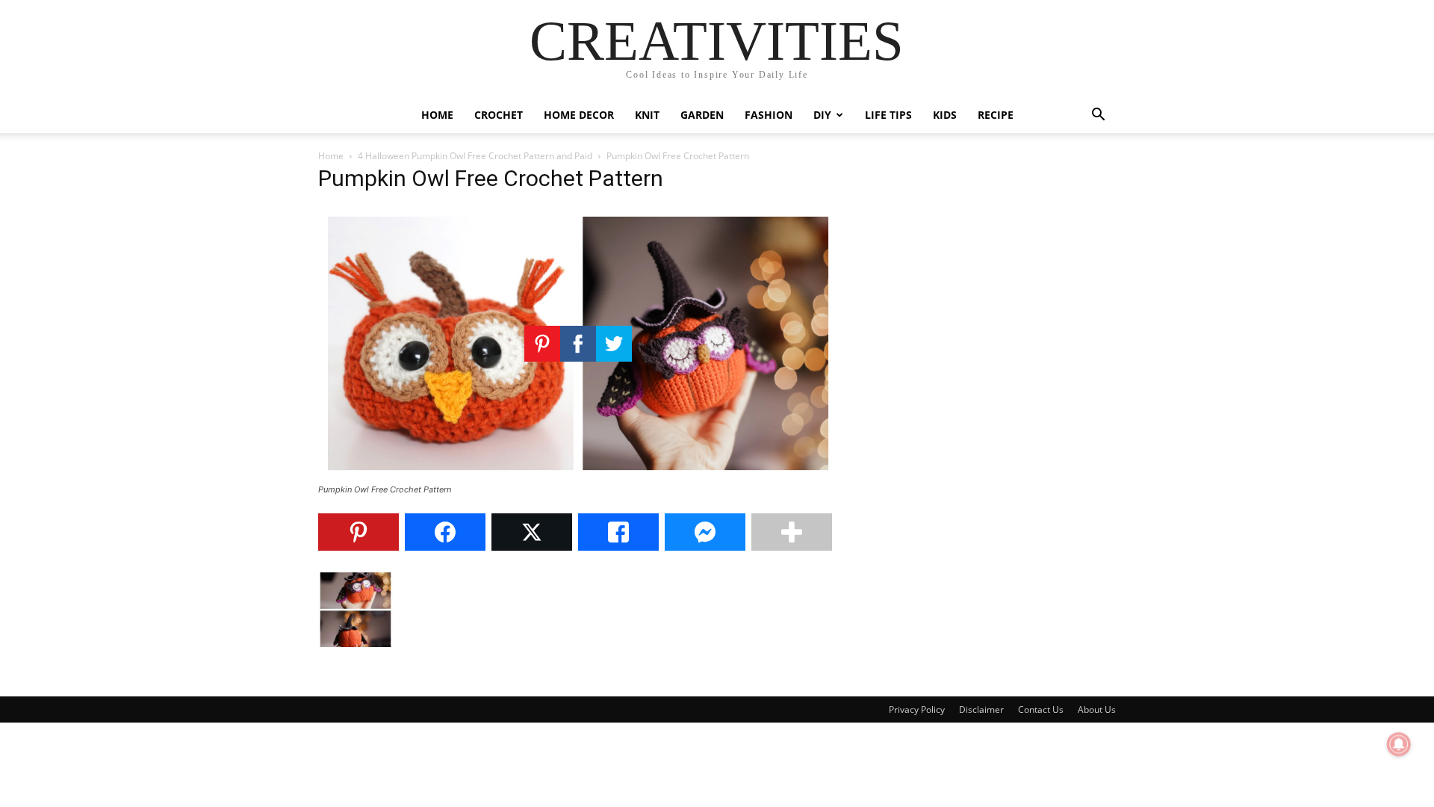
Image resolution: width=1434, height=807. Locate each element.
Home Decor (579, 115)
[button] (1098, 116)
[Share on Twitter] (531, 532)
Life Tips (888, 115)
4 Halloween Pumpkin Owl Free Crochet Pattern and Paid (475, 155)
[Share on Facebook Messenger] (705, 532)
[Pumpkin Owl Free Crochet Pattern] (578, 475)
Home (437, 115)
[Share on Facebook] (445, 532)
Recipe (996, 115)
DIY (822, 115)
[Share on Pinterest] (358, 532)
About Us (1097, 709)
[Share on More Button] (791, 532)
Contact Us (1041, 709)
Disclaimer (981, 709)
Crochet (498, 115)
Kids (945, 115)
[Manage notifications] (1399, 744)
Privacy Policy (917, 709)
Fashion (768, 115)
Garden (702, 115)
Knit (647, 115)
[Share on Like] (618, 532)
